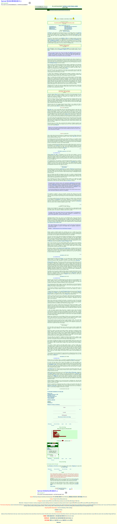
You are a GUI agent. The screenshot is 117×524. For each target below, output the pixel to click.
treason (49, 285)
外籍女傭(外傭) (58, 515)
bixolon (96, 502)
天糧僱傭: (45, 515)
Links (66, 458)
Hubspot (39, 496)
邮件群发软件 (75, 496)
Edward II (70, 27)
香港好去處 (59, 522)
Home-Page (75, 479)
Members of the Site (53, 465)
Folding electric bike (75, 513)
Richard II (70, 29)
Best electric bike (50, 513)
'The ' (52, 396)
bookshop (60, 509)
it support (70, 502)
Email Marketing (65, 496)
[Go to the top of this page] (56, 443)
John (54, 28)
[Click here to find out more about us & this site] (41, 7)
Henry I (50, 32)
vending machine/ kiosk (63, 502)
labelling (47, 502)
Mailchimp (35, 496)
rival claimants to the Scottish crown (54, 222)
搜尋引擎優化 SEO (81, 496)
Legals (63, 458)
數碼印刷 (64, 520)
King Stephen (66, 48)
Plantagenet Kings (53, 62)
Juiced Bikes (106, 513)
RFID (73, 502)
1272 (65, 26)
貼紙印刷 (56, 520)
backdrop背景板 (70, 520)
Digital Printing (90, 505)
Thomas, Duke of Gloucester (70, 372)
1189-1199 (51, 27)
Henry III (54, 29)
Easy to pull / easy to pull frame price (106, 504)
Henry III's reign (54, 154)
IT (75, 500)
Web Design (72, 500)
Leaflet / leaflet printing (55, 505)
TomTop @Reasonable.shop (62, 498)
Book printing (69, 505)
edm (86, 496)
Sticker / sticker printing (46, 505)
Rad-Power (114, 513)
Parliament (72, 168)
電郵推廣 (70, 496)
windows (61, 500)
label (28, 504)
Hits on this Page (56, 458)
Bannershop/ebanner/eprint (78, 505)
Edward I (65, 147)
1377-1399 (66, 29)
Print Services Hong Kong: (5, 504)
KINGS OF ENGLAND (70, 6)
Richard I (54, 27)
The (52, 394)
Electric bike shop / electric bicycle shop (18, 513)
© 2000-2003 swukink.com (62, 488)
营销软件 (60, 496)
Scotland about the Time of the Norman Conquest (62, 228)
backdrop (20, 504)
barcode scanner (45, 500)
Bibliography (50, 458)
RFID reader (88, 502)
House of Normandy (64, 25)
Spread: (31, 496)
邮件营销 (56, 496)
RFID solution (77, 502)
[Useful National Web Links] (50, 443)
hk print (65, 504)
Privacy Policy (52, 486)
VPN (50, 500)
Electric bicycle (57, 513)
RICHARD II (62, 356)
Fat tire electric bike (43, 513)
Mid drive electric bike (99, 513)
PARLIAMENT (64, 167)
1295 (57, 394)
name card (61, 504)
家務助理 (63, 515)
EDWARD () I (62, 151)
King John (50, 109)
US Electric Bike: (58, 511)
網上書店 (56, 509)
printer (25, 504)
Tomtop (54, 498)
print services (48, 504)
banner (12, 504)
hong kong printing (70, 504)
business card (39, 504)
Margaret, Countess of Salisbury (54, 404)
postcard (44, 504)
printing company (55, 504)
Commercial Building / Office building (65, 507)
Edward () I (72, 26)
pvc (23, 504)
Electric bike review (30, 513)
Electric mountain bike (84, 513)
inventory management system (39, 502)
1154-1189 (51, 26)
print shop (31, 504)
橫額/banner (52, 520)
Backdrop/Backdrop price (93, 504)
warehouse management (53, 502)
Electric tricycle (92, 513)
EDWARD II (62, 255)
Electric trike (36, 513)
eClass (58, 500)
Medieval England (66, 31)
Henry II (54, 26)
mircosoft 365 (53, 500)
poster (35, 504)
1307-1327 (66, 27)
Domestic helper (71, 515)
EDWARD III (62, 276)
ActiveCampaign (49, 496)
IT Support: (40, 500)
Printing (85, 505)
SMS (54, 496)
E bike (61, 513)
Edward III (70, 28)
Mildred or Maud (62, 49)
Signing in (74, 465)
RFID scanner (83, 502)
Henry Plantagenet (75, 39)
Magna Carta (67, 114)
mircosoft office (66, 500)
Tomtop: (51, 498)
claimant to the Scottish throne (64, 248)
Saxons (57, 145)
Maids (66, 515)
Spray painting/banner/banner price (81, 504)
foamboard (16, 504)
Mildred (71, 52)
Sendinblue (43, 496)
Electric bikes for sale (67, 513)
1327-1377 (66, 28)
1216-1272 (51, 29)
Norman (79, 32)
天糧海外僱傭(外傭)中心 (51, 515)
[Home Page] (49, 443)
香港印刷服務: (47, 520)
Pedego (110, 513)
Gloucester (77, 373)
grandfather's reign (52, 364)
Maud (67, 38)
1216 (52, 28)
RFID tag (92, 502)
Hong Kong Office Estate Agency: (51, 507)
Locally (70, 458)
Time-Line (52, 425)
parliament (73, 161)
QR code (77, 500)
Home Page (65, 466)
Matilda (63, 38)
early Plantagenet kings (65, 291)
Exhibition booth (63, 505)
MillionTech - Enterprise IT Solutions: (26, 502)
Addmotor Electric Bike (5, 513)
